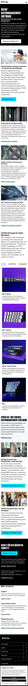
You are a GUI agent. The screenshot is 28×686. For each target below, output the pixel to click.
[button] (26, 2)
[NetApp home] (5, 2)
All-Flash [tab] (3, 264)
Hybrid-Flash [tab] (12, 264)
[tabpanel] (14, 339)
